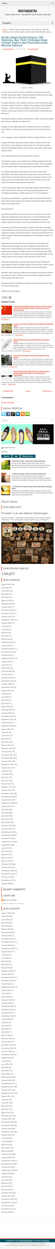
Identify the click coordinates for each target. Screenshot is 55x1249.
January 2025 (6, 646)
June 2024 (5, 665)
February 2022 (6, 748)
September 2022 (7, 726)
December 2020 (7, 793)
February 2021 (6, 787)
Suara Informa (9, 49)
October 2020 (6, 800)
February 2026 (6, 604)
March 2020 (5, 822)
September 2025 (7, 620)
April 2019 (5, 858)
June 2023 (5, 697)
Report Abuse (9, 501)
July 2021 (5, 771)
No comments (33, 49)
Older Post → (48, 391)
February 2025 (6, 642)
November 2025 (7, 613)
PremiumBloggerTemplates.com (18, 1245)
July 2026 (5, 588)
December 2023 (7, 678)
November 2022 (7, 719)
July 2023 (5, 694)
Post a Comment (7, 402)
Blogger (46, 1241)
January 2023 (6, 713)
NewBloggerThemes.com (40, 1245)
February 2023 (6, 710)
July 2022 (5, 732)
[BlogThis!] (5, 297)
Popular (6, 456)
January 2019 (6, 867)
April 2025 (5, 636)
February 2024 (6, 671)
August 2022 (6, 729)
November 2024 (7, 652)
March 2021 (5, 784)
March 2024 (5, 668)
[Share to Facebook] (10, 297)
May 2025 (5, 633)
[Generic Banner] (8, 448)
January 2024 (6, 674)
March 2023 (5, 707)
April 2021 (5, 781)
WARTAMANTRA (27, 10)
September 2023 (7, 687)
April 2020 (5, 819)
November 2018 (7, 874)
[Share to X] (7, 297)
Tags (16, 456)
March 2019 (5, 861)
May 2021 (5, 777)
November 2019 (7, 835)
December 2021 (7, 755)
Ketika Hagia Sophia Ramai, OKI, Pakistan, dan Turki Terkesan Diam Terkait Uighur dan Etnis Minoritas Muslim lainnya (24, 41)
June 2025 (5, 629)
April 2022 (5, 742)
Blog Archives (28, 456)
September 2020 (7, 803)
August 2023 (6, 691)
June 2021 (5, 774)
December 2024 (7, 649)
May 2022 (5, 739)
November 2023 (7, 681)
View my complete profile (13, 903)
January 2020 (6, 829)
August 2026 (6, 584)
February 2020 (6, 826)
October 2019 (6, 838)
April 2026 (5, 597)
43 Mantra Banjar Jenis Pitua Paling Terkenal (28, 461)
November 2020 (7, 797)
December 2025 (7, 610)
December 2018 (7, 871)
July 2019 (5, 848)
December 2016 (7, 880)
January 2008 (6, 884)
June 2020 (5, 813)
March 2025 (5, 639)
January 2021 (6, 790)
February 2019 (6, 864)
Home (4, 29)
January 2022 (6, 752)
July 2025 (5, 626)
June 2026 (5, 591)
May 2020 (5, 816)
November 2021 (7, 758)
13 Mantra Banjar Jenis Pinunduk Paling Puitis (29, 474)
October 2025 (6, 617)
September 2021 (7, 764)
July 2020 (5, 810)
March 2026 (5, 601)
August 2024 (6, 662)
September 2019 (7, 842)
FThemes (20, 1244)
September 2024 (7, 658)
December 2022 (7, 716)
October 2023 (6, 684)
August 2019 (6, 845)
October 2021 (6, 761)
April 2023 (5, 703)
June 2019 (5, 851)
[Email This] (2, 297)
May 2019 (5, 854)
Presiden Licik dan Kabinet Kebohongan (24, 513)
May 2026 (5, 594)
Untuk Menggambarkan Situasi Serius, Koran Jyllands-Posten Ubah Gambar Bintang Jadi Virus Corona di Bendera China (32, 308)
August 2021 (6, 768)
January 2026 (6, 607)
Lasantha (42, 1244)
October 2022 (6, 723)
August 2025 (6, 623)
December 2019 (7, 832)
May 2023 (5, 700)
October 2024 (6, 655)
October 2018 (6, 877)
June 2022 (5, 736)
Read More (5, 319)
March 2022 (5, 745)
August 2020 (6, 806)
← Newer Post (7, 391)
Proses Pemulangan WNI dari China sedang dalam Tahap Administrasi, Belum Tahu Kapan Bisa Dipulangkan (31, 373)
